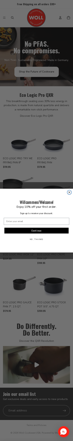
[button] (63, 431)
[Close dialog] (69, 192)
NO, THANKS (36, 239)
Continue (36, 230)
